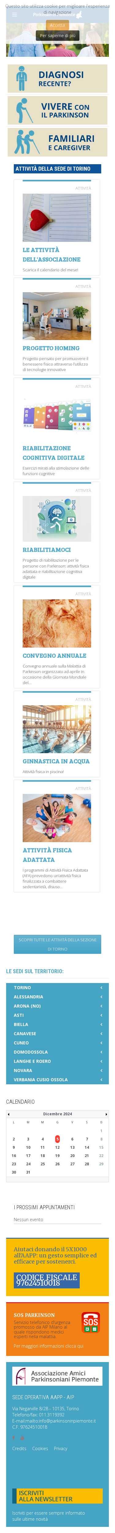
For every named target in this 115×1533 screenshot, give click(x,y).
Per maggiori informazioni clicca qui (48, 1346)
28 (87, 1164)
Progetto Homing (51, 347)
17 (28, 1155)
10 (28, 1147)
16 (14, 1155)
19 (57, 1155)
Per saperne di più (57, 35)
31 (28, 1172)
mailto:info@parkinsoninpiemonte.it (60, 1421)
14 (87, 1147)
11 (42, 1147)
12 (57, 1147)
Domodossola (31, 1052)
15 (101, 1147)
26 (57, 1164)
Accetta (57, 25)
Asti (19, 1015)
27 (72, 1164)
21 (87, 1155)
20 (72, 1155)
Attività (83, 188)
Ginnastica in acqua (56, 761)
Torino (22, 987)
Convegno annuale (54, 655)
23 (14, 1164)
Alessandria (28, 997)
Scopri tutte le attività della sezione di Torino (58, 944)
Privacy (60, 1448)
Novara (23, 1070)
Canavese (25, 1033)
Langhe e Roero (32, 1061)
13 (72, 1147)
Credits (19, 1448)
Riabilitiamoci (47, 549)
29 (101, 1164)
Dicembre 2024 (57, 1114)
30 (14, 1172)
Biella (21, 1024)
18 (42, 1155)
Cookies (40, 1448)
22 (101, 1155)
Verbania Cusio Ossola (41, 1079)
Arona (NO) (27, 1006)
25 (42, 1164)
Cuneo (21, 1043)
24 (28, 1164)
